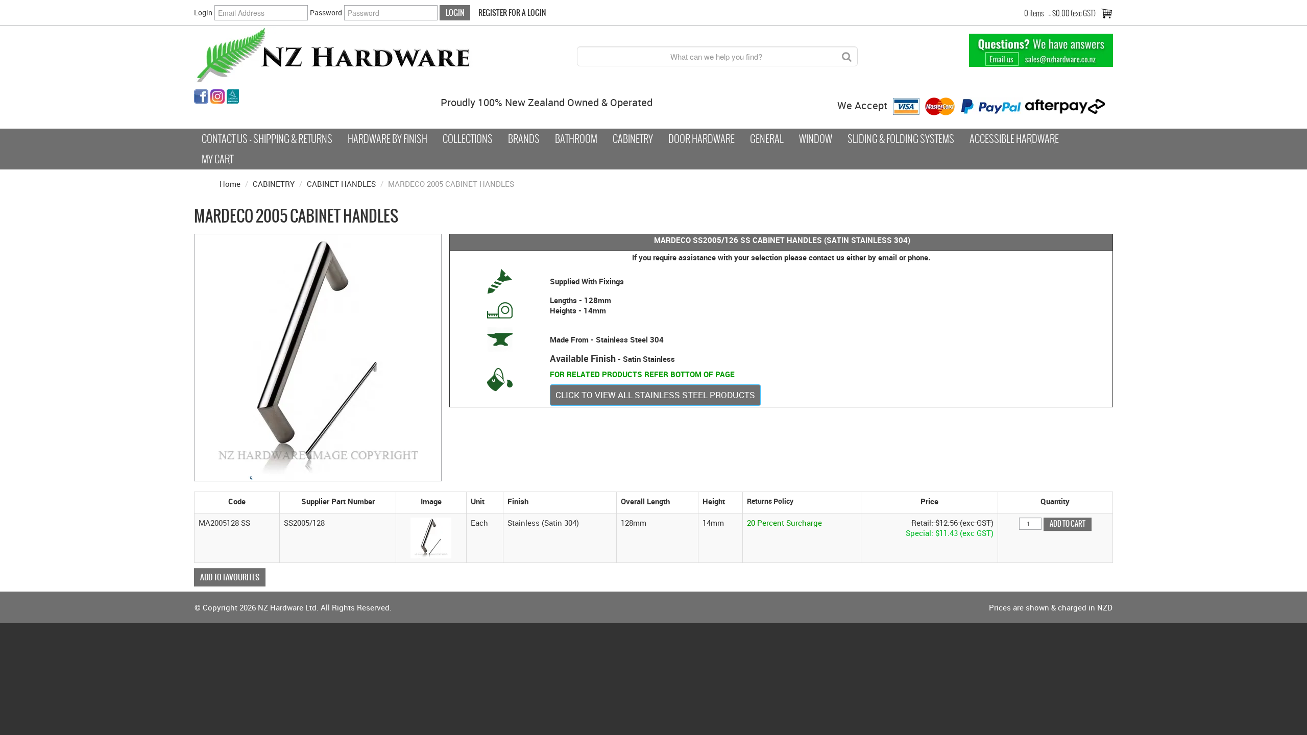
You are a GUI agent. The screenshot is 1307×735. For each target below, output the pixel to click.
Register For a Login (512, 12)
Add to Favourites (229, 577)
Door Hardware (701, 138)
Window (815, 138)
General (767, 138)
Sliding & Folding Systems (901, 138)
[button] (430, 537)
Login (203, 12)
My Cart (217, 159)
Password (326, 12)
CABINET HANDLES (341, 184)
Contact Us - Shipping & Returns (267, 138)
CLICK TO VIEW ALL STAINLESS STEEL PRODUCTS (655, 395)
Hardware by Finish (387, 138)
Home (230, 184)
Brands (524, 138)
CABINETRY (274, 184)
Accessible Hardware (1014, 138)
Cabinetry (633, 138)
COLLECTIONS (468, 138)
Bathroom (576, 138)
